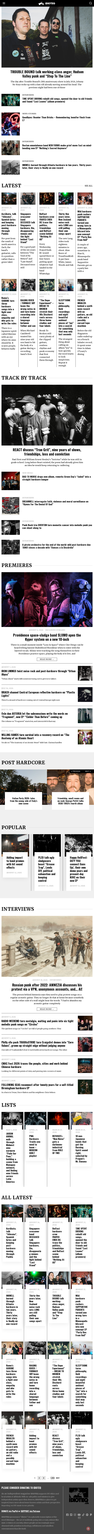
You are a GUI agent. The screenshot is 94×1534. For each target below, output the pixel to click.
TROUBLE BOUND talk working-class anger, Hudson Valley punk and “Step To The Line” (47, 73)
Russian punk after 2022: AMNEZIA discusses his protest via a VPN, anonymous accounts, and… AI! (47, 987)
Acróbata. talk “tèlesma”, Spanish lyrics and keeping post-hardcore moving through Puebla (8, 223)
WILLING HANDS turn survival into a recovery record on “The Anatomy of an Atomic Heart (35, 736)
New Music (27, 473)
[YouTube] (79, 1514)
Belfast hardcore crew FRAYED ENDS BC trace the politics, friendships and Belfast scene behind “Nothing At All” (46, 226)
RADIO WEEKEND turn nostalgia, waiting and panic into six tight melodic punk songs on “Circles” (37, 1022)
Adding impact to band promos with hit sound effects (15, 862)
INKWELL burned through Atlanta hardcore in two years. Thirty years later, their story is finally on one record (56, 166)
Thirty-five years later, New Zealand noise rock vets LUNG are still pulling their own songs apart (66, 223)
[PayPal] (91, 1514)
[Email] (79, 1517)
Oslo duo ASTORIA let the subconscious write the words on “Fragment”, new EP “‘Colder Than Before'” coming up (34, 715)
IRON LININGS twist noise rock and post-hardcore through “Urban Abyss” (38, 672)
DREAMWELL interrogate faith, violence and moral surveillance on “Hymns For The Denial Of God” (55, 503)
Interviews (28, 95)
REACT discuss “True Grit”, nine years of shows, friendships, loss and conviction (47, 451)
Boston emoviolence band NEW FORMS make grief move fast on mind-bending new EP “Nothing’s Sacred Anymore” (57, 146)
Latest (11, 186)
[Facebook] (67, 1514)
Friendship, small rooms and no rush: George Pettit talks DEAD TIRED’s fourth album (24, 801)
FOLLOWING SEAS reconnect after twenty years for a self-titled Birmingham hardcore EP (37, 1086)
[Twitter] (71, 1514)
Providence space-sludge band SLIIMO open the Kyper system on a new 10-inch (47, 637)
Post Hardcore (23, 763)
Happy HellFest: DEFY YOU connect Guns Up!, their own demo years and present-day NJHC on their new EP (79, 868)
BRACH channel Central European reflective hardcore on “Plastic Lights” (38, 693)
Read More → (47, 659)
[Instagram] (75, 1514)
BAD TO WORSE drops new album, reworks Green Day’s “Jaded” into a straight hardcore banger (56, 478)
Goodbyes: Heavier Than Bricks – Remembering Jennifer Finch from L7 (56, 118)
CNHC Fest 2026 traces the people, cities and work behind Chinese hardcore (34, 1065)
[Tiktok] (83, 1514)
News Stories (29, 114)
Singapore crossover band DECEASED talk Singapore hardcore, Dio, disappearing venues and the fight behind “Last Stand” (27, 228)
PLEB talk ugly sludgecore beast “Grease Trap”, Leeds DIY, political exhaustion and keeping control (46, 868)
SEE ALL (89, 186)
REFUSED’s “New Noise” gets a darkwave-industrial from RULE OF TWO (58, 1144)
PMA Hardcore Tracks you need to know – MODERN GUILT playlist (34, 1146)
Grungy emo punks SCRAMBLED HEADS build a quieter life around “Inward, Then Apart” (70, 799)
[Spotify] (87, 1514)
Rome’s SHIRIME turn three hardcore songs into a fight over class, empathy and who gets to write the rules (8, 310)
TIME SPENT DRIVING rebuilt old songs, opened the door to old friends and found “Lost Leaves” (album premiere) (57, 100)
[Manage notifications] (88, 1529)
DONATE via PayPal (9, 1511)
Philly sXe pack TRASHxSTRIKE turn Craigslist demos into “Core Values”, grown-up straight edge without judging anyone (37, 1043)
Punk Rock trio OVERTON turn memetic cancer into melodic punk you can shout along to (57, 526)
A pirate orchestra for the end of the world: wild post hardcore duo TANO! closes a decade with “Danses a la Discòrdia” (56, 546)
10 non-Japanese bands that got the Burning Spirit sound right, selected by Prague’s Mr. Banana (82, 1148)
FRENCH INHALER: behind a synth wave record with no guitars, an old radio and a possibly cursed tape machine (84, 312)
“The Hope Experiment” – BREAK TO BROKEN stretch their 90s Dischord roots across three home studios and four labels (46, 312)
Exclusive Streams (55, 630)
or (19, 1511)
